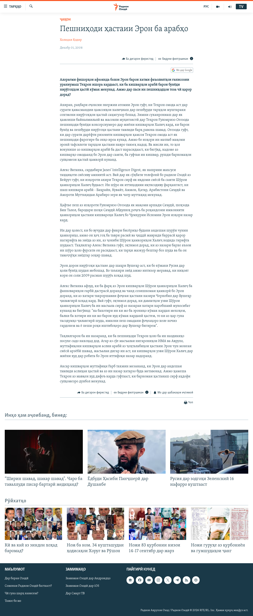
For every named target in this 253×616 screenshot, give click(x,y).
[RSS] (186, 580)
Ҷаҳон (65, 20)
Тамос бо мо (13, 601)
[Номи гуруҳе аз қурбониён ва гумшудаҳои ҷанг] (219, 524)
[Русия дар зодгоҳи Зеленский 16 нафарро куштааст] (209, 452)
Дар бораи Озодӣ (16, 578)
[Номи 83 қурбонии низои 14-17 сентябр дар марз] (157, 524)
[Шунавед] (230, 7)
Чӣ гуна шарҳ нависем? (21, 593)
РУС (206, 6)
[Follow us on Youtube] (149, 580)
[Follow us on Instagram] (158, 580)
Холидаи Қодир (71, 40)
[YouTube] (218, 7)
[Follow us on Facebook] (139, 580)
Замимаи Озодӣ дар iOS (82, 586)
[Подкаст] (196, 580)
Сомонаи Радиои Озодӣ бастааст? (28, 586)
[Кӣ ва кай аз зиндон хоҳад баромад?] (33, 524)
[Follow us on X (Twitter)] (168, 580)
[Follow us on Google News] (130, 580)
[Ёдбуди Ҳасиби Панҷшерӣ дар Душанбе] (127, 452)
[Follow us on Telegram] (177, 580)
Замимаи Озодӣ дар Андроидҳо (88, 578)
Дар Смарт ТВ (75, 593)
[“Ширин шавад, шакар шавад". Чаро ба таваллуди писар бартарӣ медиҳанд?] (44, 452)
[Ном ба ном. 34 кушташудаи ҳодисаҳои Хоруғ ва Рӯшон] (95, 524)
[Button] (138, 58)
